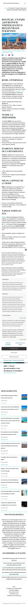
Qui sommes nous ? (14, 592)
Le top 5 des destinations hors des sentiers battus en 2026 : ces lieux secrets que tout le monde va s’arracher (10, 421)
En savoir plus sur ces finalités (20, 343)
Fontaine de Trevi (19, 91)
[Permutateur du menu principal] (25, 3)
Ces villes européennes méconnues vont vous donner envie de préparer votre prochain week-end (10, 446)
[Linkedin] (12, 55)
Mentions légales (14, 590)
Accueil (7, 8)
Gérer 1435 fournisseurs (8, 343)
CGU (14, 586)
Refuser (14, 352)
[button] (26, 249)
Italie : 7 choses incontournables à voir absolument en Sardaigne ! (13, 368)
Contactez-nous (14, 594)
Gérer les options (14, 357)
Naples (4, 217)
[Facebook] (2, 55)
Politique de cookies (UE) (14, 595)
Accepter (14, 348)
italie (11, 52)
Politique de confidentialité (18, 360)
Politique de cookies (7, 360)
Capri (5, 224)
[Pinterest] (9, 55)
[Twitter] (6, 55)
